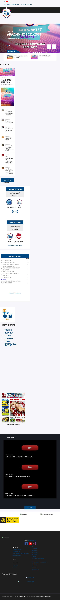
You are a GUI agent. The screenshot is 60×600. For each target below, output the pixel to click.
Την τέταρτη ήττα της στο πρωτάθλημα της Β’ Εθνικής (9, 171)
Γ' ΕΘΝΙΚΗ (8, 330)
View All (30, 507)
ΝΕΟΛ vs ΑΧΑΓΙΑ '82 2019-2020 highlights (17, 476)
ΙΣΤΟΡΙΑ (15, 567)
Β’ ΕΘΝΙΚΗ (7, 110)
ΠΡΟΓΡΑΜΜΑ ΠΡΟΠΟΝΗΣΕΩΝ (11, 4)
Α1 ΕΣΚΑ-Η (8, 336)
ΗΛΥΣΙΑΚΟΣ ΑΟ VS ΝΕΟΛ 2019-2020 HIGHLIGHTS (20, 496)
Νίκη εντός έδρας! (8, 138)
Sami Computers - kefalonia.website (42, 596)
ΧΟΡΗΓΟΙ (29, 4)
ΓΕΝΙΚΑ (7, 341)
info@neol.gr (32, 540)
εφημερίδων (17, 424)
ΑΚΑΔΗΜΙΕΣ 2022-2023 (24, 34)
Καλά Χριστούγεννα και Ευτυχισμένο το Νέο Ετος (9, 159)
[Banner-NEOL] (7, 314)
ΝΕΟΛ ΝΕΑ (10, 32)
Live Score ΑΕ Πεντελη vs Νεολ (9, 130)
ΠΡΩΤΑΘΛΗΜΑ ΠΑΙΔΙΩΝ (10, 345)
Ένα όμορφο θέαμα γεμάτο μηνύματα (14, 56)
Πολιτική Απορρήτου (22, 596)
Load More (7, 180)
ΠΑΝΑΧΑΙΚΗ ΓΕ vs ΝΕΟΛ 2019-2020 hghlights (18, 457)
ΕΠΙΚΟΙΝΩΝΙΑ (35, 569)
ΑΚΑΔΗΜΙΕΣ (35, 568)
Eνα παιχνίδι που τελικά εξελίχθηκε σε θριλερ (9, 148)
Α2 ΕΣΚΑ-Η (8, 338)
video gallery (9, 455)
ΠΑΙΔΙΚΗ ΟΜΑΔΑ (17, 555)
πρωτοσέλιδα (10, 424)
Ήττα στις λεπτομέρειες (9, 121)
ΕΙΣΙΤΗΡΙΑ (23, 4)
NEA (33, 546)
